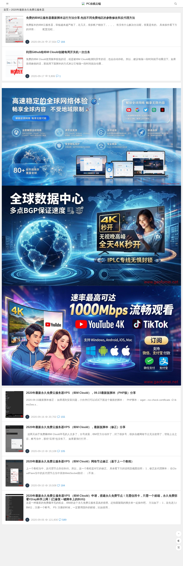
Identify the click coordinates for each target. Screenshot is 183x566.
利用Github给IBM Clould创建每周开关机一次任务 (58, 52)
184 (63, 41)
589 (64, 519)
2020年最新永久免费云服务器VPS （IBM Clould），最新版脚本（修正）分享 (75, 427)
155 (63, 416)
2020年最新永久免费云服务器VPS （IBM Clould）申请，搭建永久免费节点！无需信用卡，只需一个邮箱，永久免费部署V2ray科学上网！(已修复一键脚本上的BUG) (101, 497)
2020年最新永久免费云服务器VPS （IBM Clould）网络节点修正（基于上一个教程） (80, 461)
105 (63, 451)
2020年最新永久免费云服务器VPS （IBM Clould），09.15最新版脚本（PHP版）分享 (81, 392)
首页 (6, 9)
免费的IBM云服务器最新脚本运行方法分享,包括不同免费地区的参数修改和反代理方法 (80, 17)
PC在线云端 (93, 3)
